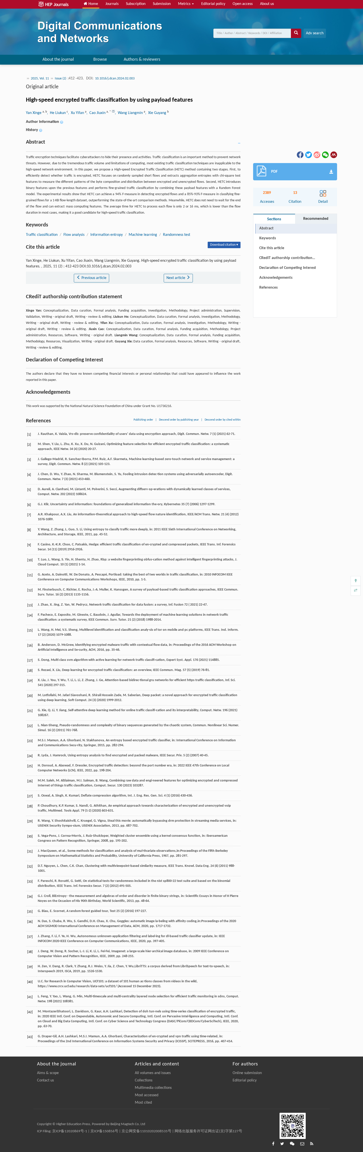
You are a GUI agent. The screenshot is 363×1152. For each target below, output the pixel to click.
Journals (112, 4)
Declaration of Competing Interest (287, 268)
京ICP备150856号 (104, 1131)
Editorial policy (213, 4)
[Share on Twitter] (308, 155)
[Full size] (356, 591)
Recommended (315, 219)
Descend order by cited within (223, 419)
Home (92, 4)
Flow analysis (73, 235)
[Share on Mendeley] (333, 155)
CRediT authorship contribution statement (285, 259)
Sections (274, 219)
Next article (176, 278)
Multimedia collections (153, 1088)
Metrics (184, 4)
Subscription (135, 4)
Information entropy (106, 235)
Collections (143, 1080)
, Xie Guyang (156, 113)
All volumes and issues (153, 1073)
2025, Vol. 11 (40, 78)
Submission (162, 4)
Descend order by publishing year (179, 419)
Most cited (143, 1103)
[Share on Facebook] (299, 155)
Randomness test (176, 235)
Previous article (93, 278)
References (268, 288)
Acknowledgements (275, 278)
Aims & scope (48, 1073)
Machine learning (143, 235)
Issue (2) (61, 78)
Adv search (314, 33)
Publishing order (143, 419)
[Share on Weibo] (316, 155)
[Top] (356, 581)
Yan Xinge (34, 113)
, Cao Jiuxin (96, 113)
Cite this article (271, 248)
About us (267, 4)
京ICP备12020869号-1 (69, 1131)
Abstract (266, 228)
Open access (243, 4)
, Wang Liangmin (129, 113)
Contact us (45, 1080)
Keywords (267, 238)
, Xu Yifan (76, 113)
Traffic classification (42, 235)
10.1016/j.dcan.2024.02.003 (115, 78)
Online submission (247, 1073)
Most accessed (146, 1095)
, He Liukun (57, 113)
